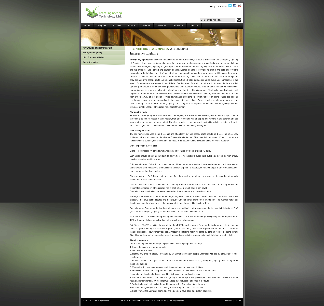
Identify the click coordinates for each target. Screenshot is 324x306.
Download (161, 25)
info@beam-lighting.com (174, 300)
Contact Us (222, 6)
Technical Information (158, 49)
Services (146, 25)
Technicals (178, 25)
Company (101, 25)
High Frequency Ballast (94, 57)
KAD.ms (238, 300)
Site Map (211, 6)
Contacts (194, 25)
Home (87, 25)
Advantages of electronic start (97, 48)
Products (117, 25)
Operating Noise (90, 62)
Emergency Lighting (92, 52)
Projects (131, 25)
